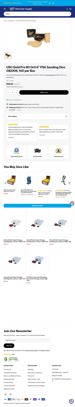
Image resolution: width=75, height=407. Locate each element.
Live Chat (55, 369)
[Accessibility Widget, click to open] (72, 203)
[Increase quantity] (16, 92)
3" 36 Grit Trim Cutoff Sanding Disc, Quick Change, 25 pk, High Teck (37, 278)
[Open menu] (5, 9)
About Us (31, 376)
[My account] (67, 9)
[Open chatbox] (71, 401)
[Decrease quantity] (8, 92)
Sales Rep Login (9, 389)
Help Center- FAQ (34, 379)
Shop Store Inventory (35, 373)
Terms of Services (31, 350)
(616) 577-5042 (57, 375)
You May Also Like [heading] (16, 167)
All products (11, 20)
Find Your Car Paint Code (36, 382)
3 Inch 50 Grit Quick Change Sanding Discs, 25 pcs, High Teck (60, 240)
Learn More (18, 110)
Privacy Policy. (45, 350)
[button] (37, 116)
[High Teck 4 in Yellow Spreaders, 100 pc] (11, 180)
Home (5, 20)
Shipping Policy (9, 379)
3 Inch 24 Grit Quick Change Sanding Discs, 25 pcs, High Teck (14, 240)
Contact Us (7, 369)
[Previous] (5, 183)
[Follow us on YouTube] (53, 3)
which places (50, 75)
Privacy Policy (8, 382)
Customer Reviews (10, 373)
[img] (22, 124)
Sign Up (9, 345)
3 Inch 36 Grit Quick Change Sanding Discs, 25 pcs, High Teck (37, 240)
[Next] (69, 183)
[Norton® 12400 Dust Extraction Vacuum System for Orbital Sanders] (29, 180)
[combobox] (37, 14)
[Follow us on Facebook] (50, 3)
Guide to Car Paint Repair (36, 386)
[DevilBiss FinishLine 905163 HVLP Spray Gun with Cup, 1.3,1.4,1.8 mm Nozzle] (63, 180)
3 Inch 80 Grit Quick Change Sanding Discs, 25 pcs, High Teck (14, 278)
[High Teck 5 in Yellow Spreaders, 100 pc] (46, 180)
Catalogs (31, 369)
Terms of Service (9, 386)
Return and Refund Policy (12, 376)
